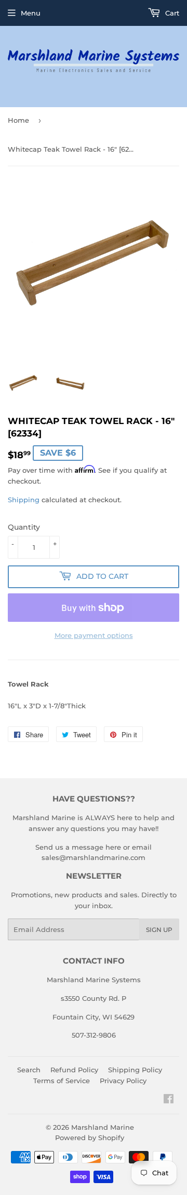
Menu (31, 13)
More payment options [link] (94, 635)
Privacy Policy (123, 1080)
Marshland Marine (102, 1127)
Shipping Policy (135, 1070)
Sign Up (159, 930)
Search (29, 1070)
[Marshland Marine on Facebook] (168, 1100)
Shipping (23, 500)
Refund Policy (74, 1070)
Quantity (24, 527)
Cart (171, 13)
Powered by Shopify (89, 1137)
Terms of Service (61, 1080)
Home (18, 120)
